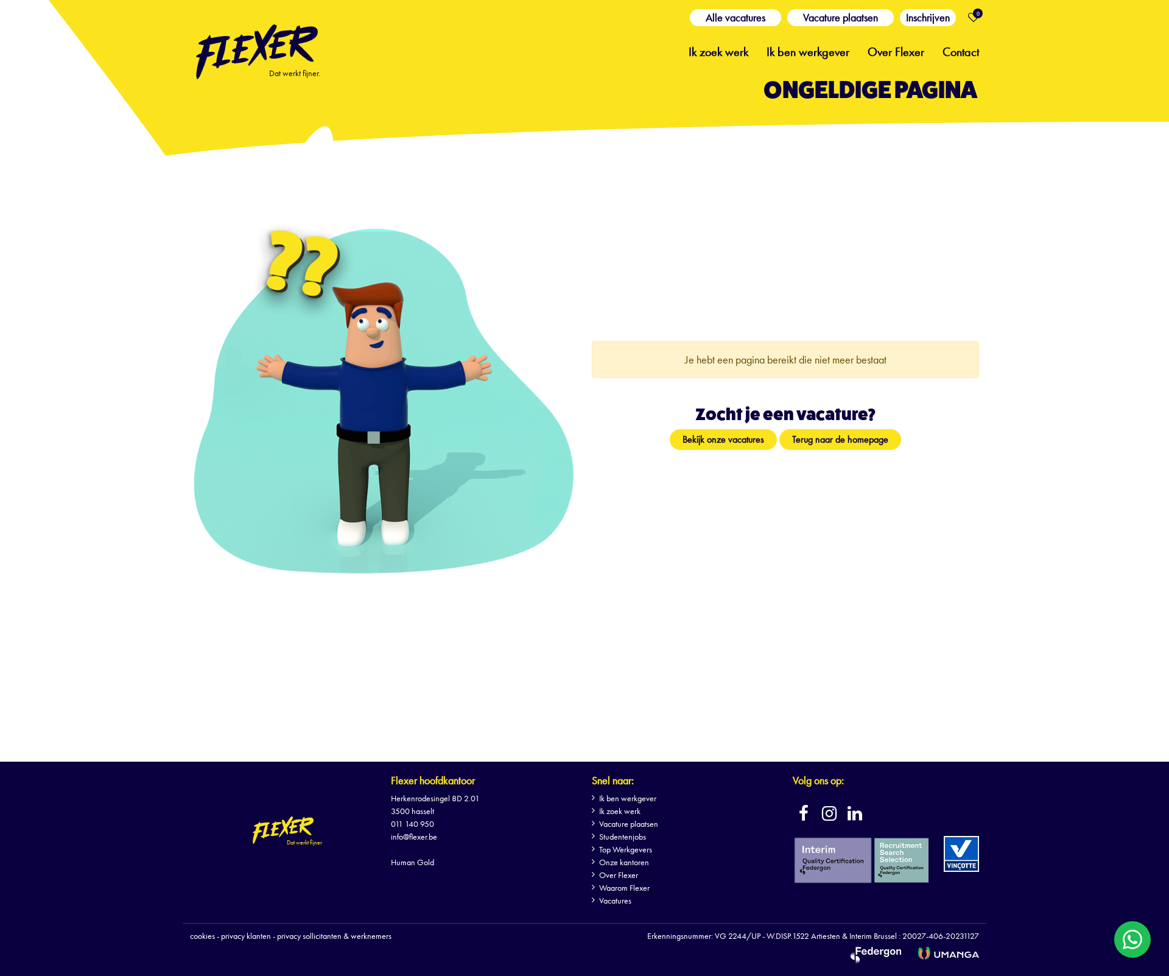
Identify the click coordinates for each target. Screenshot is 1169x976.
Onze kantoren (624, 862)
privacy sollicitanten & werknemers (334, 935)
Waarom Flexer (624, 887)
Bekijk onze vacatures (723, 439)
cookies (202, 935)
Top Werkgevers (625, 849)
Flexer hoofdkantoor (433, 780)
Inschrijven (928, 17)
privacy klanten (246, 935)
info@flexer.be (414, 836)
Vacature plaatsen (840, 17)
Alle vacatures (735, 17)
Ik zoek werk (718, 50)
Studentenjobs (622, 836)
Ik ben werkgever (808, 50)
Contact (961, 50)
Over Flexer (896, 50)
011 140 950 (412, 823)
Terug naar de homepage (840, 439)
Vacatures (615, 900)
